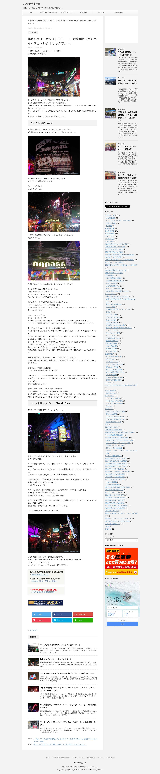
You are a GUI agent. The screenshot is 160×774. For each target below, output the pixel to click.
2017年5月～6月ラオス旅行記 (115, 498)
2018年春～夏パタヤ (112, 511)
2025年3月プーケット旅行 (114, 273)
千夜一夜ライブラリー (112, 524)
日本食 (108, 312)
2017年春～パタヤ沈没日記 (114, 495)
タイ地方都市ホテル (113, 286)
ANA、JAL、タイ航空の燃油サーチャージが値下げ (127, 83)
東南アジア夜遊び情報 (113, 380)
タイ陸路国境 (110, 218)
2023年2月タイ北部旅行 (113, 257)
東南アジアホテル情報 (113, 288)
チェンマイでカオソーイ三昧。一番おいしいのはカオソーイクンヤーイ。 (61, 744)
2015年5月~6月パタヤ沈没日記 (115, 466)
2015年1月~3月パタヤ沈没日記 (115, 464)
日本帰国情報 (109, 231)
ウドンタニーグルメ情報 (114, 401)
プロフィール (101, 12)
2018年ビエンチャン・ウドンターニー (118, 518)
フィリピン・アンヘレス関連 (115, 411)
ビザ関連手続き (111, 351)
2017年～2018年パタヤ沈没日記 (116, 505)
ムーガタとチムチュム (113, 304)
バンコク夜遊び (111, 375)
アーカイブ (109, 537)
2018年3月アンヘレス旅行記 (115, 508)
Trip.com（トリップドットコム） (44, 581)
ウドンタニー (109, 396)
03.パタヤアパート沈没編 (115, 445)
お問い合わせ (118, 12)
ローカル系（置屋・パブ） (115, 372)
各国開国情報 (109, 228)
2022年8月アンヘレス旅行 (114, 252)
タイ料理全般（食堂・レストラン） (118, 309)
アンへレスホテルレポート (115, 416)
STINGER (100, 770)
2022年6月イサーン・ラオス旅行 (116, 244)
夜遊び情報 (83, 12)
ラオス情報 (109, 241)
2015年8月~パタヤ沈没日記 (114, 469)
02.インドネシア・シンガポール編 (118, 443)
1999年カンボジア (111, 427)
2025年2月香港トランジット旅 (115, 270)
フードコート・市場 (113, 333)
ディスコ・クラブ (112, 367)
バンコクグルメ (111, 335)
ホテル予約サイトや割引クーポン (117, 291)
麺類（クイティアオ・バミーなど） (118, 296)
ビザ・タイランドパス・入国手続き (118, 220)
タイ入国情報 (109, 215)
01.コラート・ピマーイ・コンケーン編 (119, 440)
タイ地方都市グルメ (113, 338)
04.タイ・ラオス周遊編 (114, 448)
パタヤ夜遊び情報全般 (113, 356)
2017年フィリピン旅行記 (113, 492)
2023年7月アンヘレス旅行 (114, 262)
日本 (106, 424)
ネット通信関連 (111, 346)
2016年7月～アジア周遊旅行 (115, 477)
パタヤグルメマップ (66, 12)
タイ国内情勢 (109, 234)
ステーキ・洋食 (111, 315)
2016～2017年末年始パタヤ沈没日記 (117, 487)
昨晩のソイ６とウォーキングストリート (56, 659)
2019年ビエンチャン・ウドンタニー (117, 521)
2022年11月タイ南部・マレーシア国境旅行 (119, 254)
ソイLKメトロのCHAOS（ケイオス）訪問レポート (60, 645)
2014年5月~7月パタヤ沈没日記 (115, 458)
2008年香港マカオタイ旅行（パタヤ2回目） (120, 432)
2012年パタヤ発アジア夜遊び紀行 (116, 437)
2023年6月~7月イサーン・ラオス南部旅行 (119, 260)
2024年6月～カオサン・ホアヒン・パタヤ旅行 (121, 265)
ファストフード (111, 330)
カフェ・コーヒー (112, 322)
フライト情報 (110, 223)
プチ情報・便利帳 (111, 343)
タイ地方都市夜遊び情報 (114, 377)
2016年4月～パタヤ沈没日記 (115, 474)
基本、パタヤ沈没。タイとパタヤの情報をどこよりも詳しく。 (80, 766)
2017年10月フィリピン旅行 (114, 503)
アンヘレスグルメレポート (115, 419)
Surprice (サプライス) (39, 574)
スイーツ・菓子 (111, 320)
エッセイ (108, 383)
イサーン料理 (110, 307)
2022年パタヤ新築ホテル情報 (48, 13)
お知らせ (108, 529)
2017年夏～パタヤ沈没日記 (114, 500)
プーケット (109, 406)
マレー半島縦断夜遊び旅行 (114, 435)
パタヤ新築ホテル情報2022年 (43, 592)
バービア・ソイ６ (112, 362)
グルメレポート (110, 294)
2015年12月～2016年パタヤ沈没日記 (118, 471)
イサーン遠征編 (111, 482)
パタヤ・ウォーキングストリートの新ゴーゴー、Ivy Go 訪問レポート (67, 673)
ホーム (31, 12)
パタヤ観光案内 (110, 390)
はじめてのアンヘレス (113, 422)
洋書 (107, 526)
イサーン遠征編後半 (113, 484)
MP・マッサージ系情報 (114, 369)
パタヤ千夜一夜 (31, 3)
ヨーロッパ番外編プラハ (113, 456)
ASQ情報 (109, 226)
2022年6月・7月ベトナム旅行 (115, 247)
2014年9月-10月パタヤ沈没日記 (116, 461)
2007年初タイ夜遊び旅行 (113, 430)
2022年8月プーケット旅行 (114, 249)
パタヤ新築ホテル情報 (113, 278)
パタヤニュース (110, 393)
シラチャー (109, 409)
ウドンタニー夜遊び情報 (114, 403)
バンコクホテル (111, 283)
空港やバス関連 (111, 349)
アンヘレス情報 (111, 414)
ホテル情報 (109, 275)
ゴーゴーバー (34, 630)
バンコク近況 (109, 239)
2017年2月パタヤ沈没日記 (114, 490)
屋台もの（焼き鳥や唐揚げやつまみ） (119, 328)
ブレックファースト (113, 317)
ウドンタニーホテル (113, 398)
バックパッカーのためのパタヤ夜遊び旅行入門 (121, 385)
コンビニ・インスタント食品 (116, 325)
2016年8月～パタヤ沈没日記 (115, 479)
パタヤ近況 (109, 236)
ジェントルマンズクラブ (114, 364)
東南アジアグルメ (112, 341)
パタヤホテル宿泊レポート (115, 281)
